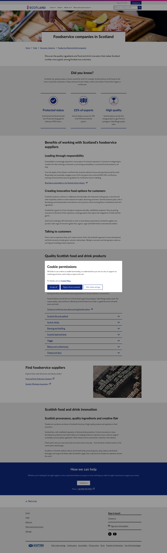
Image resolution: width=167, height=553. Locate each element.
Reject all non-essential (71, 287)
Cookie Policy (66, 280)
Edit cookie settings (93, 287)
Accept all (53, 287)
